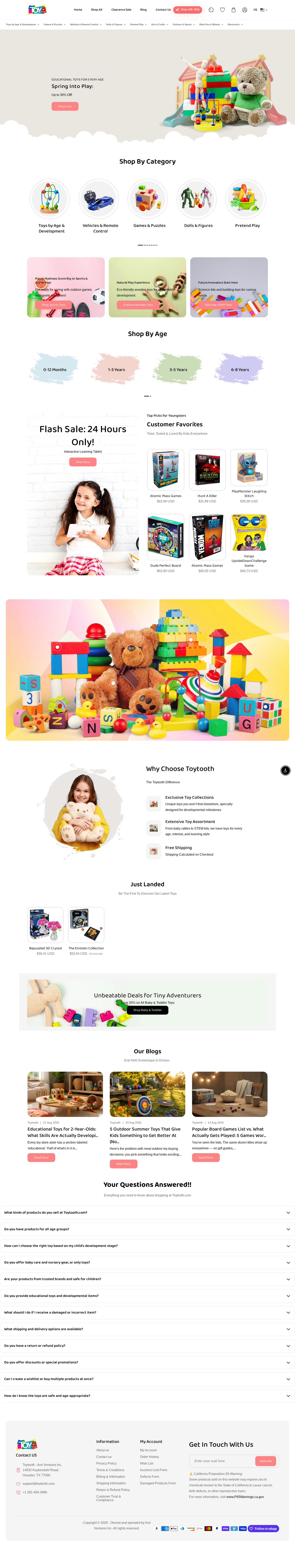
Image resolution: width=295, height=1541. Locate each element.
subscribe (266, 1461)
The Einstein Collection (86, 948)
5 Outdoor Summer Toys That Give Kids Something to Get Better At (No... (145, 1135)
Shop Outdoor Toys (77, 110)
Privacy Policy (106, 1463)
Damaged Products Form (158, 1483)
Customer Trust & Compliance (108, 1498)
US (255, 9)
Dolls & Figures (114, 24)
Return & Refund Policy (113, 1490)
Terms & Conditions (110, 1470)
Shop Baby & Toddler (147, 1010)
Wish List (146, 1463)
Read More (41, 1157)
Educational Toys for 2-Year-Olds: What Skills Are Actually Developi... (62, 1132)
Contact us (104, 1457)
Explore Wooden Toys (138, 304)
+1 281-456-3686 (35, 1492)
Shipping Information (111, 1483)
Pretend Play (136, 24)
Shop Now (83, 462)
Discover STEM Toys (218, 304)
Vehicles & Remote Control (84, 24)
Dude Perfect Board (165, 565)
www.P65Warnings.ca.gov (245, 1497)
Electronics (234, 24)
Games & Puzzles (53, 24)
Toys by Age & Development (21, 24)
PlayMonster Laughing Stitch (249, 494)
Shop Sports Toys (53, 304)
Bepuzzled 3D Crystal (45, 948)
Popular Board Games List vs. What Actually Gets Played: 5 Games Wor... (229, 1132)
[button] (146, 396)
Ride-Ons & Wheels (209, 24)
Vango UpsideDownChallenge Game (249, 561)
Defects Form (149, 1476)
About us (102, 1450)
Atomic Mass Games (165, 496)
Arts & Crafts (158, 24)
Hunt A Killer (207, 496)
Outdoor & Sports (182, 24)
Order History (149, 1457)
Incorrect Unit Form (153, 1470)
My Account (148, 1450)
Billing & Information (110, 1476)
